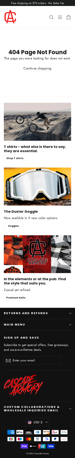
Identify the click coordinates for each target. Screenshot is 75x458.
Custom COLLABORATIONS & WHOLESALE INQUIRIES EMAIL (32, 408)
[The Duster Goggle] (37, 187)
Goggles (13, 226)
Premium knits (16, 297)
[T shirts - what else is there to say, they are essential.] (37, 122)
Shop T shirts (14, 158)
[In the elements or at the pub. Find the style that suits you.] (37, 254)
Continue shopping (37, 68)
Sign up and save (21, 338)
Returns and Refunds (26, 313)
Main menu (14, 324)
